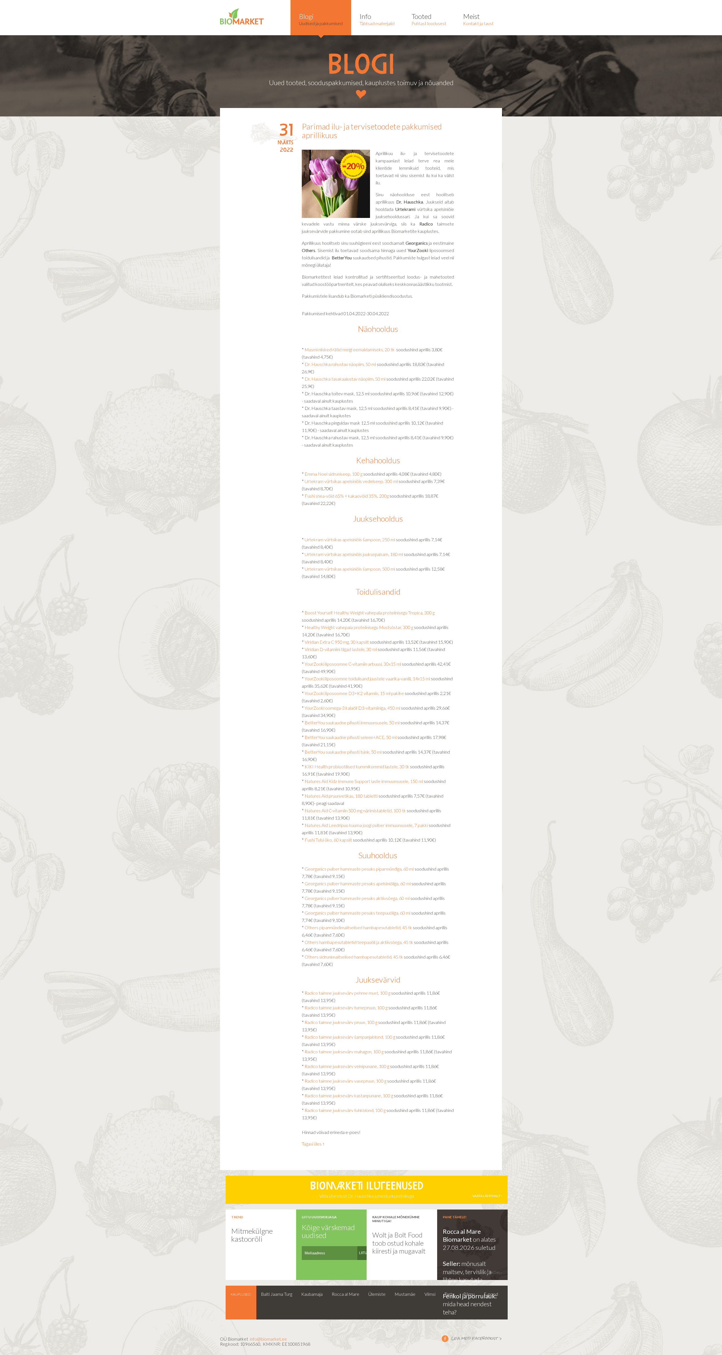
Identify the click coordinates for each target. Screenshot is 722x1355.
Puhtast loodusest (428, 19)
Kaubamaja (312, 1294)
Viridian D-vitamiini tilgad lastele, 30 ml (341, 649)
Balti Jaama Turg (276, 1294)
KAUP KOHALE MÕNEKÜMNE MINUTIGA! (396, 1219)
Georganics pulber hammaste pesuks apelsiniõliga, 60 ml (358, 883)
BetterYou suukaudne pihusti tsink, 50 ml (343, 751)
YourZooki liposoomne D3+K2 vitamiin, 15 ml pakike (354, 693)
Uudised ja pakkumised (321, 19)
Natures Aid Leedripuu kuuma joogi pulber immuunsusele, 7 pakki (367, 825)
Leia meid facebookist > (472, 1338)
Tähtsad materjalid (377, 19)
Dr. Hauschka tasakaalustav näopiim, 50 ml (345, 378)
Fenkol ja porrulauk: (470, 1296)
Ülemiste (377, 1294)
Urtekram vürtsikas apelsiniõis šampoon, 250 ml (350, 539)
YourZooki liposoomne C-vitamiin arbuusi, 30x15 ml (353, 664)
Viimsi (429, 1294)
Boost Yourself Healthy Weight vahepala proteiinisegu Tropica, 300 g (370, 612)
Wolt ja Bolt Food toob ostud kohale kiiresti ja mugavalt (399, 1243)
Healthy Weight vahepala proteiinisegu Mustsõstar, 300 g (359, 627)
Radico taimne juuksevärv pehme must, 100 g (347, 993)
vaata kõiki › (491, 1272)
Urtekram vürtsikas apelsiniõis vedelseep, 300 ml (351, 481)
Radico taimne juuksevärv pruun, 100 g (341, 1022)
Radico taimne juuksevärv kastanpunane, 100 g (349, 1095)
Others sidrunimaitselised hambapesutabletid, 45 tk (354, 956)
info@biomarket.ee (268, 1338)
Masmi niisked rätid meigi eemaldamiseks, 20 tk (350, 349)
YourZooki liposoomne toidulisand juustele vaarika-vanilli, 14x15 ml (368, 678)
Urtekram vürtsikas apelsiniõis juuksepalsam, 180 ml (354, 554)
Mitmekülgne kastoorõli (252, 1235)
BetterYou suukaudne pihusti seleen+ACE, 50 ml (350, 737)
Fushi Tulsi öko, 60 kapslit (329, 839)
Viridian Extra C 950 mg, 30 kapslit (337, 642)
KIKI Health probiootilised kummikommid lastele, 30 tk (357, 766)
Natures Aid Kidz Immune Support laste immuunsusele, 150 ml (364, 781)
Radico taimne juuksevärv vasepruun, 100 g (345, 1080)
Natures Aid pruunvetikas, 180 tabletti (341, 795)
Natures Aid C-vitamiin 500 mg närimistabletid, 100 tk (355, 810)
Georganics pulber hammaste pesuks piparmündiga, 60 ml (359, 868)
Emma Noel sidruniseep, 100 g (333, 473)
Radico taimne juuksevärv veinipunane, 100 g (347, 1066)
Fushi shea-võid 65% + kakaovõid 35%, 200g (347, 495)
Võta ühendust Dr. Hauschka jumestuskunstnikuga (405, 1190)
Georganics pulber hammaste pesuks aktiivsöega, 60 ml (357, 898)
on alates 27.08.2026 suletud (469, 1243)
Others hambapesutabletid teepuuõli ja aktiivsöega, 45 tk (359, 942)
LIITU (363, 1253)
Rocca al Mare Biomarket (462, 1235)
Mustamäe (405, 1294)
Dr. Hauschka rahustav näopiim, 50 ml (340, 364)
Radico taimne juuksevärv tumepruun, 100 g (346, 1007)
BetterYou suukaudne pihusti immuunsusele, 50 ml (352, 722)
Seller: (452, 1263)
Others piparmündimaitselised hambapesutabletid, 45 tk (358, 927)
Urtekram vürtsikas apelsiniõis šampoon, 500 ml (349, 568)
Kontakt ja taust (478, 19)
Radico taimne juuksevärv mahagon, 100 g (344, 1051)
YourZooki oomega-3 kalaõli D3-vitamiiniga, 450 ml (352, 707)
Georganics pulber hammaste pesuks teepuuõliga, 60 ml (357, 912)
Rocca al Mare (345, 1294)
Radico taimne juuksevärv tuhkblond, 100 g (345, 1110)
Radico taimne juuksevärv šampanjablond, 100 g (350, 1037)
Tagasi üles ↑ (313, 1143)
